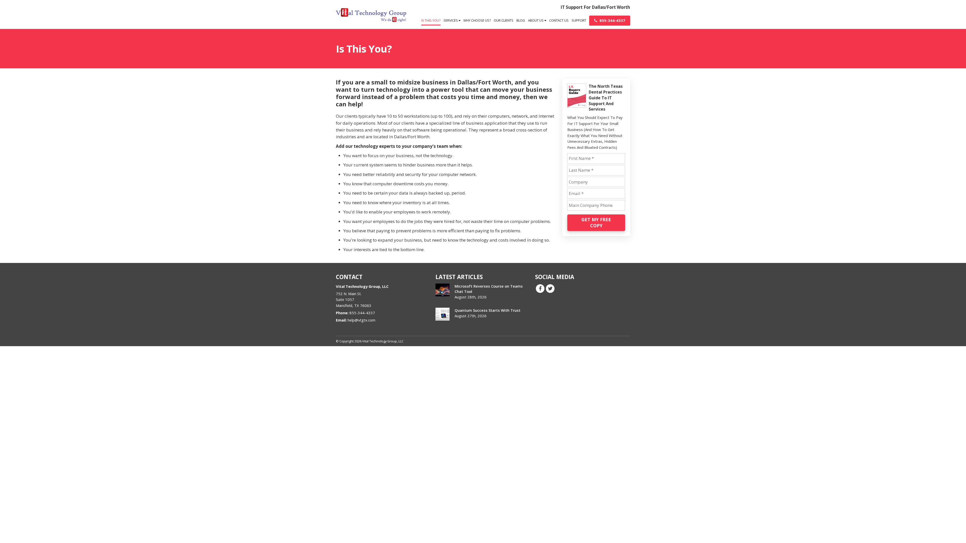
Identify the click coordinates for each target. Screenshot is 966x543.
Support (579, 20)
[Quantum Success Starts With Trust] (442, 314)
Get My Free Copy (596, 222)
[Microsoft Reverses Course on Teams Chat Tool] (442, 290)
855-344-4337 (611, 20)
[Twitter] (550, 288)
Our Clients (503, 20)
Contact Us (559, 20)
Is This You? (430, 20)
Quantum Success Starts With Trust (487, 310)
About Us (536, 20)
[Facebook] (540, 288)
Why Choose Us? (477, 20)
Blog (520, 20)
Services (451, 20)
